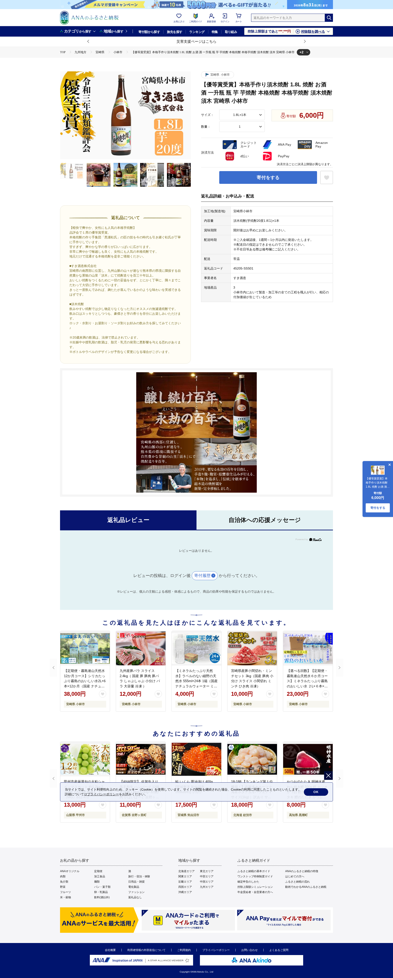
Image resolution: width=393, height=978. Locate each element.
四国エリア (185, 886)
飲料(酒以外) (102, 897)
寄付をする (268, 177)
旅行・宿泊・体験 (139, 876)
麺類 (97, 881)
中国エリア (207, 881)
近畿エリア (185, 881)
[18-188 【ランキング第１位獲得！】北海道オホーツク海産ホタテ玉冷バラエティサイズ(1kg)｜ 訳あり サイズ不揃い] (252, 759)
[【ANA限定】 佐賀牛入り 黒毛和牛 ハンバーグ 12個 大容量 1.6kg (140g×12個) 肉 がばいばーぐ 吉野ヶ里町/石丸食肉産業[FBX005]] (141, 759)
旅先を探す (174, 32)
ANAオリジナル (69, 871)
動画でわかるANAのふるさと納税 (305, 886)
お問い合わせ (249, 950)
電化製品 (133, 886)
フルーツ (65, 892)
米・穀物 (65, 897)
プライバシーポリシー (216, 950)
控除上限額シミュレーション (255, 886)
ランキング (196, 32)
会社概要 (110, 950)
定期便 (98, 871)
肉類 (63, 876)
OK (316, 792)
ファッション (136, 892)
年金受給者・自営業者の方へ (255, 892)
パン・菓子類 (102, 886)
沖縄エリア (185, 892)
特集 (215, 32)
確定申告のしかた (248, 881)
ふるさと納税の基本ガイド (253, 871)
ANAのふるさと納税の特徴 (301, 871)
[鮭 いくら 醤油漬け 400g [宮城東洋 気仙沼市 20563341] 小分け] (196, 759)
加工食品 (99, 876)
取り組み (231, 32)
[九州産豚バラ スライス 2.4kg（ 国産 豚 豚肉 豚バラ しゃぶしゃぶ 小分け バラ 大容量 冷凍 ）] (141, 648)
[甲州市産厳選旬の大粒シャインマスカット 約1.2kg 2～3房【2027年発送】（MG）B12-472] (85, 759)
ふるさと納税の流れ (297, 881)
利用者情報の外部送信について (146, 950)
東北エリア (207, 871)
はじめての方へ (294, 876)
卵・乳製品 (101, 892)
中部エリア (207, 876)
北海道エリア (186, 871)
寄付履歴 (202, 575)
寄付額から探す (149, 32)
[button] (88, 41)
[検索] (329, 18)
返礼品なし (135, 897)
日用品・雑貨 (136, 881)
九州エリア (207, 886)
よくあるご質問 (278, 950)
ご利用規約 (184, 950)
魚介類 (64, 881)
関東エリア (185, 876)
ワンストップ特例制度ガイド (255, 876)
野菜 (63, 886)
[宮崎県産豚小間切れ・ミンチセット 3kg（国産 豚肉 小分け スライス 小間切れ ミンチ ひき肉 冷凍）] (252, 648)
